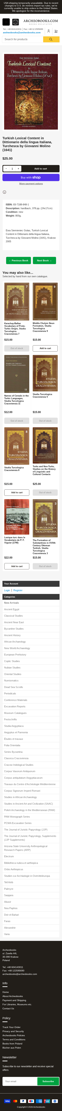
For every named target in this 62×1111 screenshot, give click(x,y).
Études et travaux (13, 738)
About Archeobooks (12, 996)
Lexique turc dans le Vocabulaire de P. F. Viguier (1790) (14, 540)
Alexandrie (10, 927)
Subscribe (48, 1081)
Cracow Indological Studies (18, 764)
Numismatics (11, 680)
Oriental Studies (12, 674)
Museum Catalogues (15, 713)
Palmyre (8, 888)
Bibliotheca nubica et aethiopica (21, 863)
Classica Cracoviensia (16, 758)
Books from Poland (12, 1043)
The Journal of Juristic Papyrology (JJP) (25, 829)
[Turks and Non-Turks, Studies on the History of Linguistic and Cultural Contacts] (45, 445)
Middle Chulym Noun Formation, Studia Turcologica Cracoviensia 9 (43, 327)
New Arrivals (11, 602)
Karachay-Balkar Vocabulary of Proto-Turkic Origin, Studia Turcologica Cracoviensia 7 (15, 328)
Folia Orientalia (12, 745)
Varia (7, 934)
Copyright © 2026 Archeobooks (31, 1107)
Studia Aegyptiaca (13, 726)
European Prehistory (15, 654)
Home (5, 992)
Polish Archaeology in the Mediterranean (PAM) (29, 810)
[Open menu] (6, 22)
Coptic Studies (12, 661)
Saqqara (8, 895)
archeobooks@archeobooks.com (22, 32)
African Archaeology (15, 641)
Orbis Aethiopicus (13, 869)
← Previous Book (18, 260)
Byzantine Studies (14, 628)
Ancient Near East (14, 622)
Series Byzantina (13, 751)
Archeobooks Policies (13, 1035)
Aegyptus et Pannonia (16, 732)
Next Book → (44, 260)
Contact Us (8, 1008)
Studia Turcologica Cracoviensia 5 (42, 395)
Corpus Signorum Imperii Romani (22, 790)
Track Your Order (11, 1027)
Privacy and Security (13, 1031)
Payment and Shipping (14, 1000)
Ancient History (12, 635)
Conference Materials (15, 700)
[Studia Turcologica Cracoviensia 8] (16, 446)
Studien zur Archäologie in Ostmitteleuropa (27, 875)
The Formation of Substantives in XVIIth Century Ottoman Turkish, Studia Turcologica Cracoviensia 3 (44, 547)
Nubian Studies (12, 667)
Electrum (9, 856)
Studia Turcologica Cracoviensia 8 (14, 468)
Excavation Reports (14, 706)
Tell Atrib (8, 882)
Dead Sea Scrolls (13, 687)
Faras (7, 921)
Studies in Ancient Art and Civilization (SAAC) (28, 803)
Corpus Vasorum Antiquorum (19, 771)
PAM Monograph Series (17, 816)
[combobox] (31, 39)
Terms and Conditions (13, 1039)
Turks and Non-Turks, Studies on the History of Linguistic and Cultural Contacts (44, 470)
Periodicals (10, 693)
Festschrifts (10, 719)
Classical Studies (13, 615)
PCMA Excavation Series (18, 823)
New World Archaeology (17, 648)
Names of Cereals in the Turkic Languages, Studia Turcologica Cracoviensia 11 (16, 400)
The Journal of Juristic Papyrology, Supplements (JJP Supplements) (30, 838)
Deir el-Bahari (11, 914)
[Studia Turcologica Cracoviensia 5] (45, 373)
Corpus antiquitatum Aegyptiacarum (23, 777)
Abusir (7, 901)
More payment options (31, 183)
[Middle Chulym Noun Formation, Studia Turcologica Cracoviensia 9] (45, 301)
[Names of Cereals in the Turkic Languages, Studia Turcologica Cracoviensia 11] (16, 374)
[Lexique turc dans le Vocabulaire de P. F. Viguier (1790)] (16, 517)
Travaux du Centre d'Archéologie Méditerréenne (30, 784)
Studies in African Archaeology (20, 797)
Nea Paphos (11, 908)
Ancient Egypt (11, 609)
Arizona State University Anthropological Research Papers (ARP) (25, 848)
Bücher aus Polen (11, 1047)
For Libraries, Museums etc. (17, 1004)
